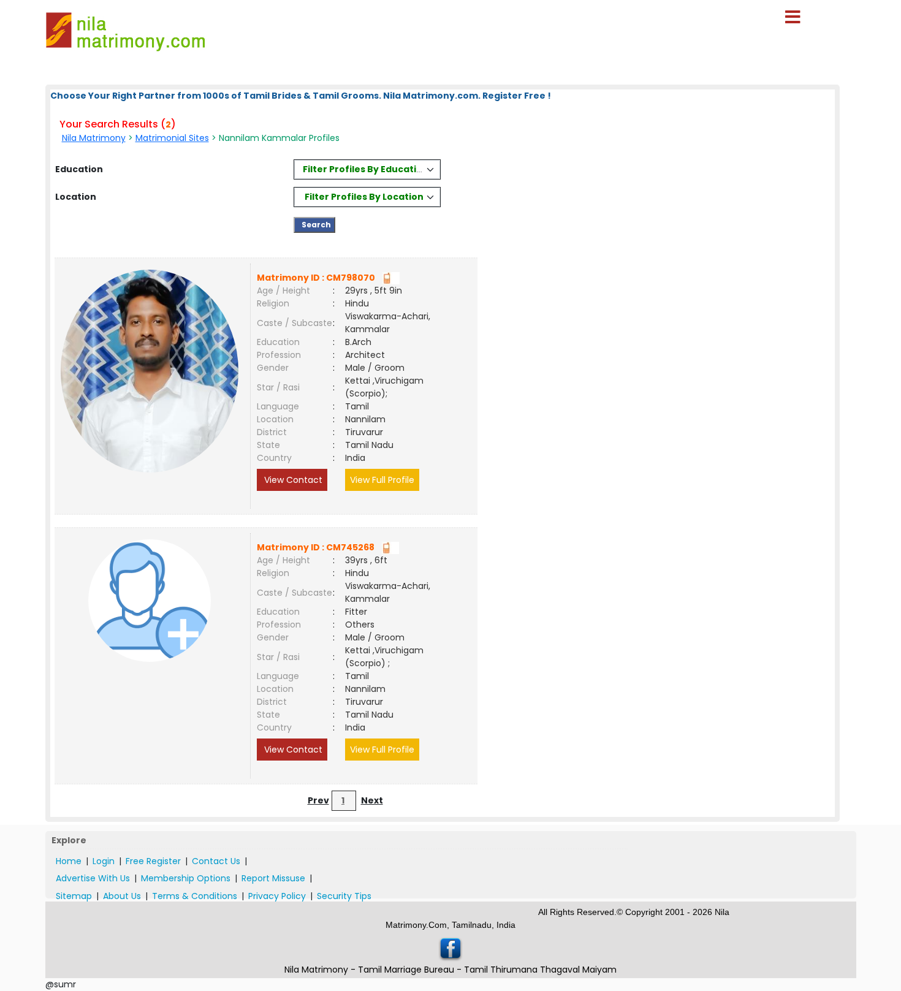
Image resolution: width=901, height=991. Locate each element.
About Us (122, 896)
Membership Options (185, 878)
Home (69, 861)
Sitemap (74, 896)
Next (372, 800)
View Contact (292, 480)
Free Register (153, 861)
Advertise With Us (93, 878)
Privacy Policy (277, 896)
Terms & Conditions (194, 896)
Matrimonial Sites (172, 138)
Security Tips (344, 896)
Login (104, 861)
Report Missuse (273, 878)
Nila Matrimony (94, 138)
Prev (318, 800)
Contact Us (216, 861)
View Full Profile (382, 480)
